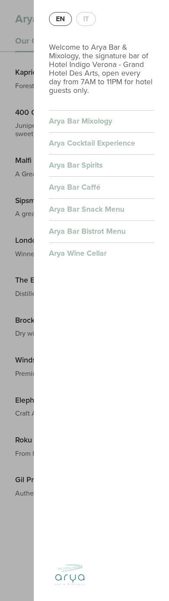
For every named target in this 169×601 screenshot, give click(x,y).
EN (60, 19)
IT (86, 19)
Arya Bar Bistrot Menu (87, 231)
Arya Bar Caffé (75, 187)
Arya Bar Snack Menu (86, 209)
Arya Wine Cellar (78, 253)
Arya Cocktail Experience (92, 143)
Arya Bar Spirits (76, 165)
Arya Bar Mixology (80, 121)
